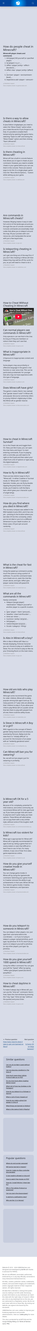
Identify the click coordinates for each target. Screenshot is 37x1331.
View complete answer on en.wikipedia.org (14, 746)
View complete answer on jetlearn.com (13, 382)
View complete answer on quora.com (13, 346)
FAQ (8, 1324)
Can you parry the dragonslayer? (17, 1193)
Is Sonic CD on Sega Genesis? (30, 1046)
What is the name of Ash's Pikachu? (18, 1109)
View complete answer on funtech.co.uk (14, 858)
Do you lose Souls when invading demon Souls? (17, 1082)
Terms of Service (25, 1321)
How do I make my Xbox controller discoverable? (17, 1171)
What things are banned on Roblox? (18, 1106)
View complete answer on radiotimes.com (14, 267)
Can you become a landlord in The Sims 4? (17, 1071)
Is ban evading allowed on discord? (18, 1176)
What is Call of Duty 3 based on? (17, 1097)
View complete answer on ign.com (12, 243)
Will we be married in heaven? (16, 1167)
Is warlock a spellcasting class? (16, 1197)
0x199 (23, 1269)
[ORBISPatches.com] (18, 3)
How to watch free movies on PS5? (17, 1179)
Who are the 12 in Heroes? (15, 1200)
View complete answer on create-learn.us (14, 588)
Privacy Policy (11, 1321)
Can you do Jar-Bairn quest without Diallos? (18, 1066)
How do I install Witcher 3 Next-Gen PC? (18, 1183)
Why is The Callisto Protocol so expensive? (16, 1189)
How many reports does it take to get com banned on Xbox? (13, 1044)
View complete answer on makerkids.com (14, 717)
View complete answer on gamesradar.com (15, 85)
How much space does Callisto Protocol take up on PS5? (16, 1076)
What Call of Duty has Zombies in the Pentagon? (18, 1087)
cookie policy (24, 1314)
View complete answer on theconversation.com (16, 405)
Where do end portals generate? (17, 1163)
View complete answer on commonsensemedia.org (17, 827)
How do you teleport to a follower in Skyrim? (18, 1092)
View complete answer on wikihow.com (13, 180)
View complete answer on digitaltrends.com (15, 467)
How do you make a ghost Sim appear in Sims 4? (16, 1101)
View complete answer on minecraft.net (14, 146)
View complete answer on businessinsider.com (16, 497)
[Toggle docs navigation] (4, 3)
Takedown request (9, 83)
